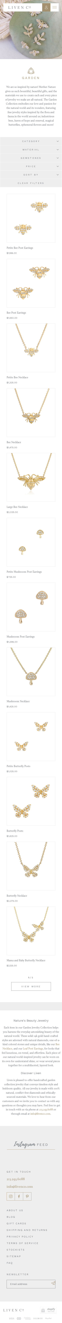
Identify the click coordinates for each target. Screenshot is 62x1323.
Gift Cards (16, 1223)
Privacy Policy (20, 1236)
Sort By (30, 174)
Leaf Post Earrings (33, 1048)
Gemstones (31, 158)
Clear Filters (31, 183)
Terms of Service (23, 1243)
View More (31, 986)
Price (31, 166)
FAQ (10, 1262)
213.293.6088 (46, 1109)
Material (31, 149)
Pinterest (27, 1196)
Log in (46, 7)
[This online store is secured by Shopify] (48, 1310)
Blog (11, 1216)
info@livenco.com (40, 1114)
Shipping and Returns (27, 1230)
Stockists (16, 1249)
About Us (15, 1210)
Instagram (11, 1196)
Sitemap (14, 1256)
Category (31, 141)
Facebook (19, 1196)
